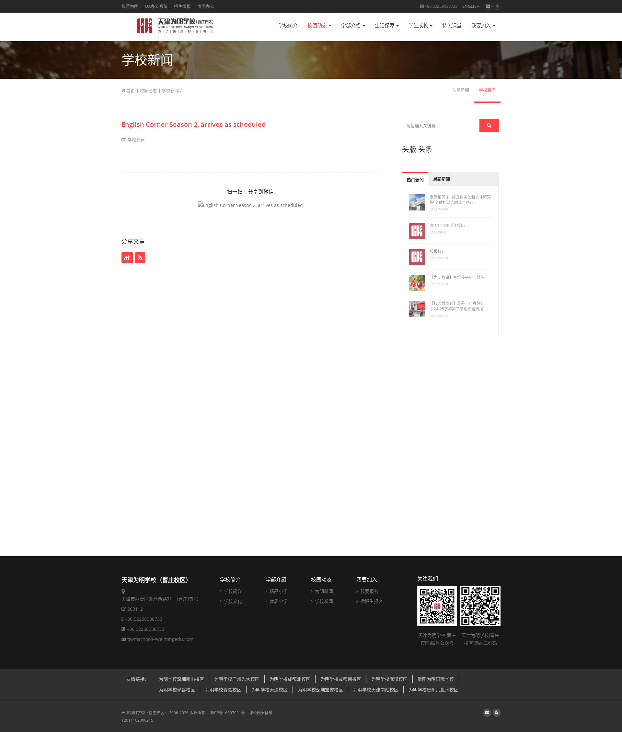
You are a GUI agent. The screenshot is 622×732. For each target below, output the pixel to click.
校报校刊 (437, 251)
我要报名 (368, 591)
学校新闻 (170, 90)
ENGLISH (471, 6)
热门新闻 (415, 179)
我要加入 (481, 25)
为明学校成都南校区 (340, 679)
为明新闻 (460, 90)
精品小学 (278, 591)
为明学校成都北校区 (290, 679)
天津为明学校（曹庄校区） (144, 712)
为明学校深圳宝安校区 (320, 690)
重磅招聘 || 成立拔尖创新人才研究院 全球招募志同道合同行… (460, 199)
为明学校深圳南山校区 (181, 679)
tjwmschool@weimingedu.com (160, 639)
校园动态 (317, 25)
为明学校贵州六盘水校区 (433, 690)
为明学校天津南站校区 (375, 690)
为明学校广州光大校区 (236, 679)
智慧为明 (129, 6)
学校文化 (232, 601)
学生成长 (419, 25)
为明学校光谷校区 (177, 690)
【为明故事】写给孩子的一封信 (457, 277)
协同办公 (205, 6)
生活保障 (385, 25)
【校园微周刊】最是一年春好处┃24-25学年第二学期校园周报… (458, 306)
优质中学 (278, 601)
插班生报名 (371, 601)
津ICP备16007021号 (227, 712)
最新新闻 (441, 179)
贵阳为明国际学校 (436, 679)
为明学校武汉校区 (389, 679)
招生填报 (182, 6)
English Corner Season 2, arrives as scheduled (193, 124)
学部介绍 (351, 25)
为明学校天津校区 (269, 690)
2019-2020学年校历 (447, 225)
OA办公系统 (156, 6)
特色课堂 (452, 25)
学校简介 (288, 25)
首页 (130, 90)
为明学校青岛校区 (223, 690)
